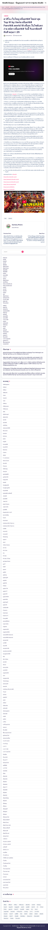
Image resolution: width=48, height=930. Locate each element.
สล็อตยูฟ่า (5, 811)
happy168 (5, 479)
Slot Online (5, 659)
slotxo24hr (5, 667)
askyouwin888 (6, 428)
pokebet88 (5, 607)
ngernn (4, 539)
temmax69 (5, 683)
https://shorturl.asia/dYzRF (10, 184)
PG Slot (5, 555)
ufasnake (5, 713)
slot (4, 294)
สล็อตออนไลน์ (6, 817)
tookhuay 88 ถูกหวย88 (8, 689)
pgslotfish (5, 599)
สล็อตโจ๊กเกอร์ (6, 833)
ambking (5, 425)
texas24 (5, 686)
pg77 (4, 564)
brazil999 (5, 447)
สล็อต (5, 218)
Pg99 (4, 566)
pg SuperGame (6, 561)
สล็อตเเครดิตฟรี (6, 828)
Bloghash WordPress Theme (24, 927)
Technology (6, 681)
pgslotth (5, 604)
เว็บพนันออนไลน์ (6, 863)
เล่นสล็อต (5, 852)
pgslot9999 (6, 596)
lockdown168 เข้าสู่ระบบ (8, 523)
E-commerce (6, 458)
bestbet (5, 433)
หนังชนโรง (5, 309)
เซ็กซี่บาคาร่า (6, 849)
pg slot (4, 289)
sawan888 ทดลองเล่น (8, 634)
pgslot (4, 273)
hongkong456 (6, 487)
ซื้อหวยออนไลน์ (6, 342)
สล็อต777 (5, 787)
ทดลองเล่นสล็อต (6, 738)
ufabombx (5, 705)
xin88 (4, 716)
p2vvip (4, 547)
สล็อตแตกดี (5, 830)
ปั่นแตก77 (5, 760)
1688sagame (6, 384)
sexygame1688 (6, 653)
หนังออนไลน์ (5, 331)
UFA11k (4, 694)
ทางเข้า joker (6, 299)
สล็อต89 (5, 792)
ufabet (4, 702)
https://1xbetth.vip (7, 283)
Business (5, 449)
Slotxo (4, 664)
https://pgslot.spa (7, 285)
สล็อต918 (5, 795)
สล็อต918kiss (6, 798)
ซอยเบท (4, 727)
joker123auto (6, 504)
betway (5, 436)
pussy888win (6, 621)
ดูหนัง (4, 328)
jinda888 (5, 498)
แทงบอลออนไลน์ (6, 879)
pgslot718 (5, 588)
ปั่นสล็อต (5, 754)
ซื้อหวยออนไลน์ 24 (7, 732)
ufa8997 (5, 697)
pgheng (5, 575)
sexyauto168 (6, 648)
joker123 (5, 257)
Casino (4, 452)
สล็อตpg (5, 803)
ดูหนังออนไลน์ (6, 297)
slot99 (4, 263)
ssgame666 (6, 672)
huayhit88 (5, 490)
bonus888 (5, 444)
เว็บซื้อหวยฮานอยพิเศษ (8, 858)
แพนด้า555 (5, 885)
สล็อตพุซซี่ (5, 809)
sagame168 (6, 629)
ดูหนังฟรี (5, 314)
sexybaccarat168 (7, 651)
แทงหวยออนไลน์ (6, 882)
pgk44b (5, 583)
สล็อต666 (5, 784)
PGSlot (4, 585)
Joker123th (5, 507)
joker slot (5, 301)
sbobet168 (5, 640)
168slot (4, 387)
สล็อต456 (5, 779)
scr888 (4, 643)
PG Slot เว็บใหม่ (6, 558)
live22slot (5, 520)
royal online (5, 624)
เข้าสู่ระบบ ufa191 (7, 841)
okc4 (4, 542)
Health (4, 482)
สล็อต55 (5, 781)
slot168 (4, 662)
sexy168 (5, 645)
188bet (4, 390)
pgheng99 (5, 323)
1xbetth (5, 398)
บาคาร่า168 (5, 319)
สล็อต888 (5, 269)
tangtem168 (6, 678)
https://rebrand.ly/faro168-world (11, 179)
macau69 (5, 534)
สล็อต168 (6, 15)
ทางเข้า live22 (6, 740)
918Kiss (5, 403)
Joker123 (5, 501)
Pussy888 (5, 618)
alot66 (4, 419)
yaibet (4, 719)
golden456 (5, 477)
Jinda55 (5, 496)
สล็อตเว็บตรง (6, 266)
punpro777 (5, 340)
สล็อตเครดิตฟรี (6, 819)
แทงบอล (5, 877)
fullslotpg (5, 324)
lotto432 (5, 531)
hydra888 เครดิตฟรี (7, 493)
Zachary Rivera (17, 225)
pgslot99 (5, 594)
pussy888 (5, 275)
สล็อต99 (5, 800)
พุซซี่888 (5, 765)
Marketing (5, 536)
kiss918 (4, 290)
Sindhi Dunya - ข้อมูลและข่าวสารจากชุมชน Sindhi (22, 3)
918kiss (4, 305)
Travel (4, 692)
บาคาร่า (5, 276)
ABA (4, 411)
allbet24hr (5, 417)
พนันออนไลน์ (6, 762)
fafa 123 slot (6, 460)
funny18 (5, 471)
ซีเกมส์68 (5, 730)
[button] (15, 227)
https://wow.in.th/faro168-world (11, 181)
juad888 (5, 509)
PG (3, 553)
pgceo (4, 569)
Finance (5, 466)
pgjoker (5, 580)
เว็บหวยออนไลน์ (6, 868)
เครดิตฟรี (5, 847)
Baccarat (5, 430)
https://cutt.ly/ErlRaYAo (9, 187)
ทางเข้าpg (5, 743)
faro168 (5, 463)
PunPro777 (5, 615)
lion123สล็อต (6, 515)
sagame (5, 626)
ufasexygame (6, 711)
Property (5, 610)
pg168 (4, 259)
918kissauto (6, 406)
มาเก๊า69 (5, 768)
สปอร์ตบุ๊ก (5, 770)
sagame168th (6, 310)
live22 (4, 326)
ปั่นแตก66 (5, 337)
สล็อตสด (5, 814)
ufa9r (4, 700)
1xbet (4, 395)
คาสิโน (4, 721)
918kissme (5, 409)
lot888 (4, 528)
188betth (5, 392)
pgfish (4, 572)
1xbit (4, 400)
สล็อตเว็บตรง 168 (7, 825)
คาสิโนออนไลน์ (6, 724)
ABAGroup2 (6, 414)
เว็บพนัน (5, 860)
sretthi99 (5, 670)
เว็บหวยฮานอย (6, 871)
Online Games (6, 545)
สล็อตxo (5, 806)
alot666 (5, 422)
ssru (4, 675)
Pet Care (5, 550)
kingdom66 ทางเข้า (7, 512)
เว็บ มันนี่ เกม (6, 855)
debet (4, 455)
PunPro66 (5, 613)
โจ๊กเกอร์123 (5, 303)
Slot (4, 656)
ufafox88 (5, 708)
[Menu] (45, 2)
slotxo (4, 278)
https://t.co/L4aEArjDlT (9, 189)
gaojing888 (6, 474)
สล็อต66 (5, 264)
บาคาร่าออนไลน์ (6, 338)
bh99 (4, 439)
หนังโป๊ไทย (5, 282)
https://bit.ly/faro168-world (10, 176)
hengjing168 (6, 485)
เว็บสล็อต (5, 866)
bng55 (4, 441)
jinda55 (5, 261)
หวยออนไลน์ (5, 344)
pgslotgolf (5, 602)
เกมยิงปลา (5, 838)
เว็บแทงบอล (5, 874)
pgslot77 (5, 335)
